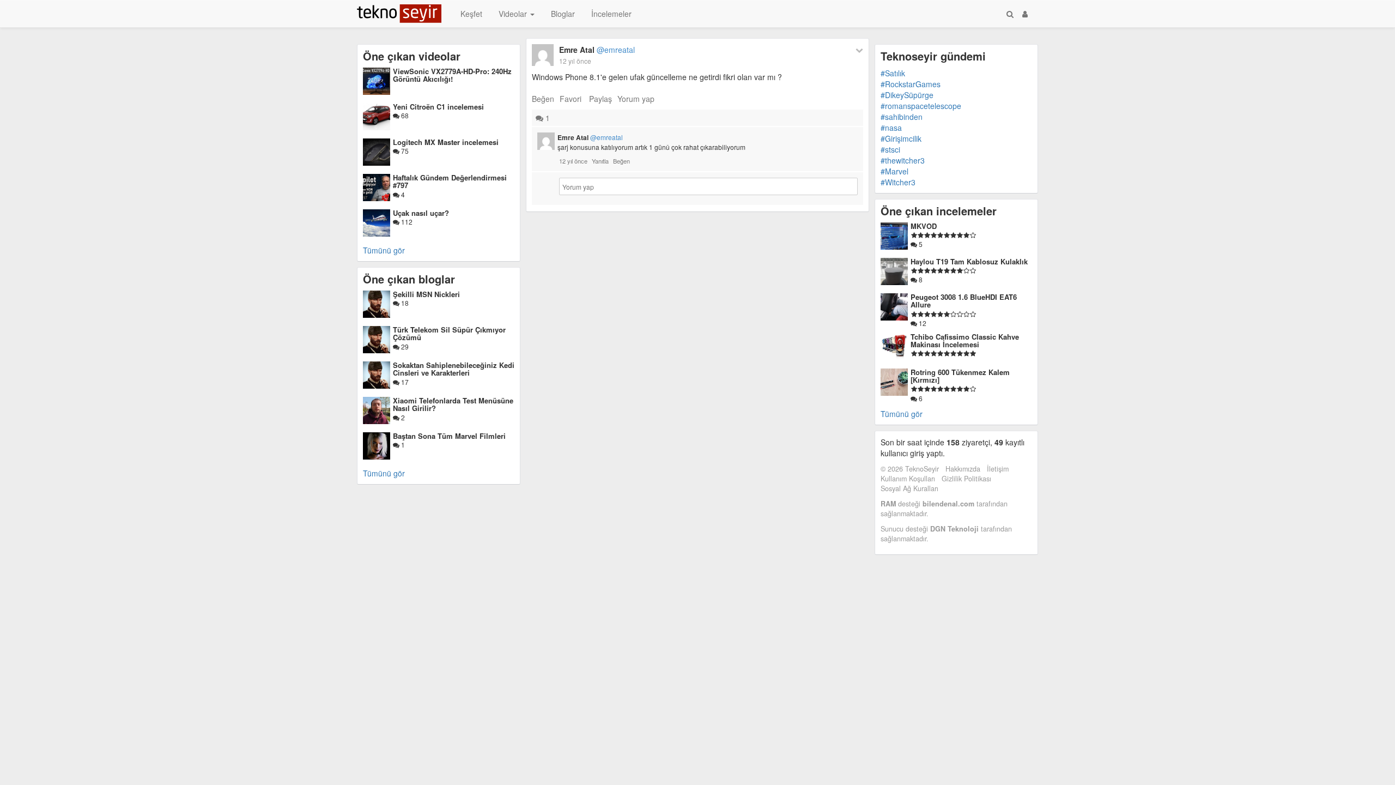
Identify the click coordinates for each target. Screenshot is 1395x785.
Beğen (543, 98)
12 (921, 323)
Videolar (514, 13)
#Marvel (894, 171)
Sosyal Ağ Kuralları (909, 488)
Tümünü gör (384, 250)
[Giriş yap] (1025, 13)
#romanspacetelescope (921, 105)
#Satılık (893, 73)
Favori (570, 98)
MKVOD (924, 226)
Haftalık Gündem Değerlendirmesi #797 (450, 181)
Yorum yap (635, 98)
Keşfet (471, 13)
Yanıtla (600, 160)
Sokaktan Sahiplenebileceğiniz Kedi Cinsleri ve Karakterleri (453, 369)
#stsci (890, 149)
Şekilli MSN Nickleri (426, 294)
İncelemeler (611, 13)
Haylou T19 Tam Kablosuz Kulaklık (969, 261)
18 (404, 302)
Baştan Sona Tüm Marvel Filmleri (449, 436)
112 (406, 221)
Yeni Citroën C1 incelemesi (438, 106)
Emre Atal (597, 49)
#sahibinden (902, 116)
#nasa (891, 127)
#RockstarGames (911, 83)
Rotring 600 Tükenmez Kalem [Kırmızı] (960, 376)
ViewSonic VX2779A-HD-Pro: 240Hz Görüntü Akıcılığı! (452, 75)
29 (404, 346)
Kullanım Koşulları (908, 479)
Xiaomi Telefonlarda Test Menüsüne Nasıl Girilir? (453, 404)
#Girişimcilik (901, 138)
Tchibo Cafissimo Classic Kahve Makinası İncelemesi (965, 340)
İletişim (998, 469)
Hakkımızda (962, 469)
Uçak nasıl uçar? (421, 213)
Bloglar (563, 13)
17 (404, 382)
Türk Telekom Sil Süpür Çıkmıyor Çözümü (449, 333)
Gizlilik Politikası (966, 479)
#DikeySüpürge (907, 94)
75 (404, 150)
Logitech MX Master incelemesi (446, 142)
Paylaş (600, 98)
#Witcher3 (898, 182)
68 (404, 115)
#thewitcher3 (903, 160)
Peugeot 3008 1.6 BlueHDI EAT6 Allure (964, 301)
